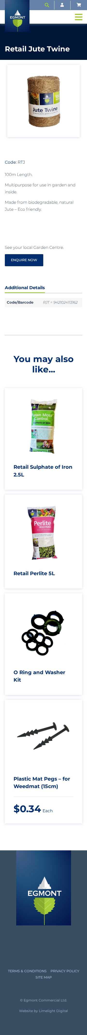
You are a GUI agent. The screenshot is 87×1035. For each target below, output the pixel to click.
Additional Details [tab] (25, 287)
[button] (47, 5)
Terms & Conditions (27, 971)
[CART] (79, 5)
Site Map (44, 977)
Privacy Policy (65, 971)
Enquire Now (24, 260)
